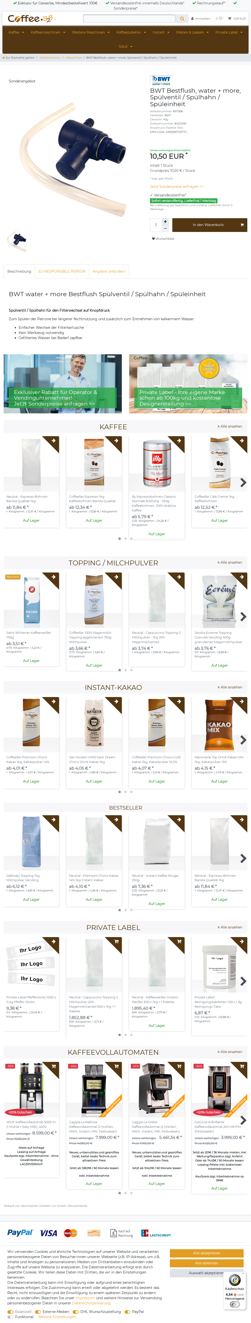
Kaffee (14, 32)
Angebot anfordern (109, 271)
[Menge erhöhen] (165, 221)
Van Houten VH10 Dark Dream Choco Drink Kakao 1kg (92, 759)
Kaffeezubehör (129, 32)
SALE (124, 46)
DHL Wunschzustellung (100, 1312)
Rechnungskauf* (211, 3)
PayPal (138, 1312)
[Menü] (243, 1274)
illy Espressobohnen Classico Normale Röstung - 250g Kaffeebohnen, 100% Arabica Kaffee (154, 503)
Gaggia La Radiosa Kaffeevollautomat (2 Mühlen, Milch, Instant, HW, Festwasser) (93, 1126)
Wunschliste (164, 239)
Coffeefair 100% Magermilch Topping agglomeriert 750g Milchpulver (90, 637)
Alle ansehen (231, 426)
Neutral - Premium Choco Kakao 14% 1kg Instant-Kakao (94, 878)
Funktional (24, 1317)
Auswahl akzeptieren (206, 1273)
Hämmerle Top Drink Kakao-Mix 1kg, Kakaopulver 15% (219, 759)
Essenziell (23, 1312)
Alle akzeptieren (206, 1253)
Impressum (85, 1298)
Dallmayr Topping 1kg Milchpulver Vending (23, 878)
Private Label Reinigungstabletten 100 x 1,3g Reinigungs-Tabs (218, 1001)
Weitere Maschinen (89, 32)
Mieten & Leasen (190, 32)
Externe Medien (56, 1312)
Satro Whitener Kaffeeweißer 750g (28, 635)
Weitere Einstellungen (57, 1317)
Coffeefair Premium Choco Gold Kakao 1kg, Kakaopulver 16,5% (156, 759)
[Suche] (182, 18)
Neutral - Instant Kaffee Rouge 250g (155, 878)
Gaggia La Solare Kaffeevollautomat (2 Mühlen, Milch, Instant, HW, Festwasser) (156, 1126)
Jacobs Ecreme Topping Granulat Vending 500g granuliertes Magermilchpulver (218, 637)
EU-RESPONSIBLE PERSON (62, 271)
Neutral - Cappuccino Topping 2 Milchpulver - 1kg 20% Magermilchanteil (156, 637)
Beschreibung (19, 271)
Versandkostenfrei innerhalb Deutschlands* (147, 3)
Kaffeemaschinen (46, 32)
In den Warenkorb (208, 225)
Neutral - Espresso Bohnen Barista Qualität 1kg (27, 499)
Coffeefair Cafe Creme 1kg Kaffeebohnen (214, 499)
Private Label (227, 32)
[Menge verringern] (165, 228)
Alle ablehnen (206, 1263)
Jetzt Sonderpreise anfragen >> (176, 186)
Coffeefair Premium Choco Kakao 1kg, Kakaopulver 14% (27, 759)
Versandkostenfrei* (170, 195)
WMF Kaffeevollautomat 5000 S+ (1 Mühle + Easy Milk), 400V (31, 1124)
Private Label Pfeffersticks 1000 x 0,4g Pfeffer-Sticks (31, 999)
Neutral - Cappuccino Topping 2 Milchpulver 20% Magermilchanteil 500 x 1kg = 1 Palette (93, 1004)
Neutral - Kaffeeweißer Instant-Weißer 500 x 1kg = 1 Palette (155, 999)
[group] (94, 464)
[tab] (19, 271)
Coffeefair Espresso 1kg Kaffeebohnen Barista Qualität (92, 499)
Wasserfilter (73, 57)
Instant (159, 32)
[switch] (235, 1304)
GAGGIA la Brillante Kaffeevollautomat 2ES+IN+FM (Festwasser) (218, 1126)
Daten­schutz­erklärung (91, 1303)
